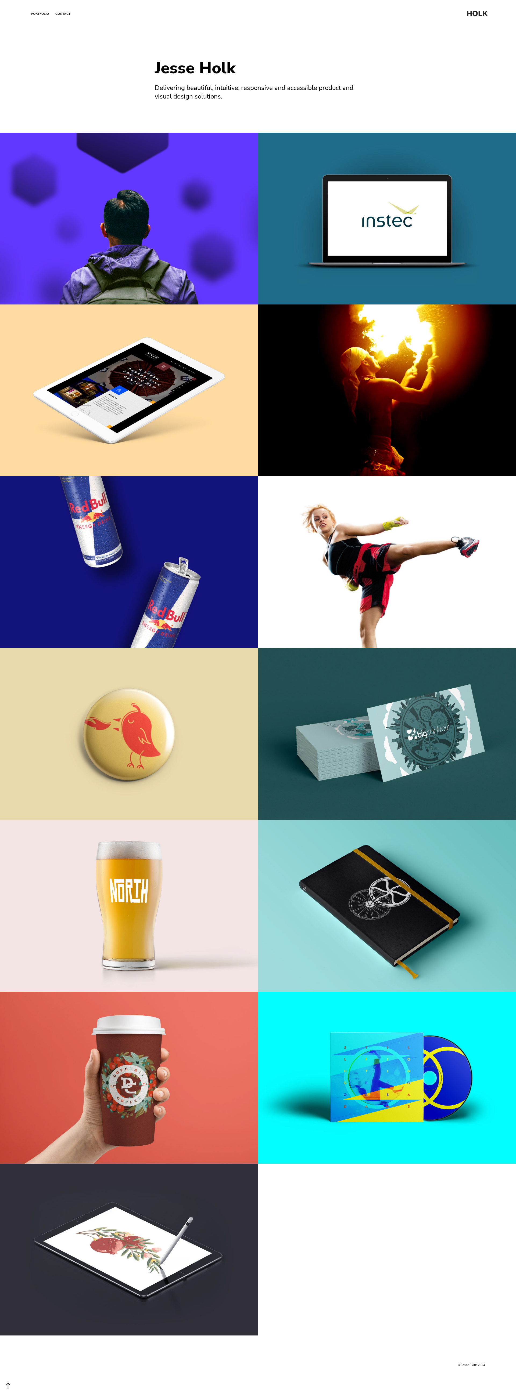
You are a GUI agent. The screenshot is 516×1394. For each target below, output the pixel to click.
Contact (62, 13)
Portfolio (40, 13)
